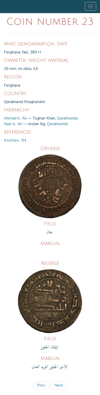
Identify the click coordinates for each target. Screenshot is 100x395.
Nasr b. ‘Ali (13, 123)
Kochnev (11, 140)
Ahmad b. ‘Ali (15, 118)
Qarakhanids (67, 118)
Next (58, 385)
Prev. (41, 385)
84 (24, 140)
